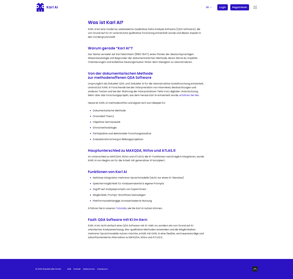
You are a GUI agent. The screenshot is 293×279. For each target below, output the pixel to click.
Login (222, 7)
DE (208, 7)
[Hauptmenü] (255, 7)
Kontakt (77, 269)
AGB (69, 269)
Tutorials (121, 208)
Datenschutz (89, 269)
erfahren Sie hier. (189, 95)
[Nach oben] (255, 269)
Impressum (102, 269)
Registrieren (239, 7)
